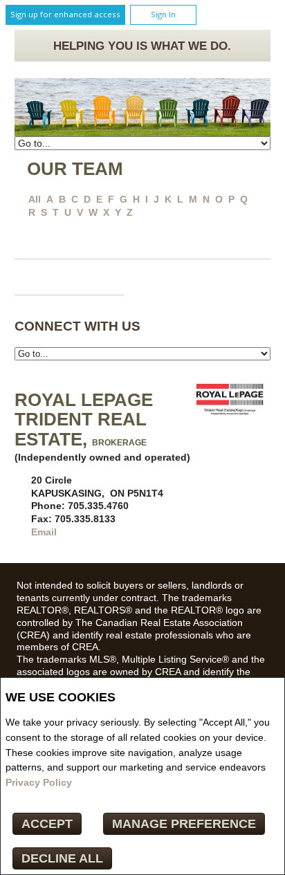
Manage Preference (184, 824)
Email (44, 531)
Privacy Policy (39, 782)
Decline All (62, 858)
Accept (47, 824)
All (34, 199)
